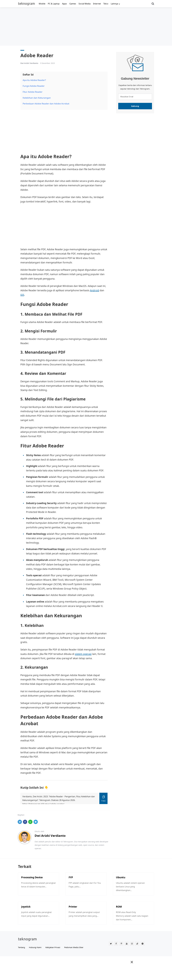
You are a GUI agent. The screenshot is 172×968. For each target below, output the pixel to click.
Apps (64, 3)
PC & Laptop (54, 3)
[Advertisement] (86, 26)
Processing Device (32, 877)
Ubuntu (120, 877)
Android (94, 290)
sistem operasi (83, 654)
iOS (22, 294)
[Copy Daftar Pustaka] (103, 798)
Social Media (85, 3)
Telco (105, 3)
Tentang (21, 947)
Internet (97, 3)
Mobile (42, 3)
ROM (119, 906)
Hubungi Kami (35, 947)
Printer (73, 906)
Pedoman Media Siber (73, 947)
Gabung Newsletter (135, 78)
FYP (71, 877)
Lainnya (114, 3)
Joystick (25, 906)
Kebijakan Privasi (52, 947)
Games (72, 3)
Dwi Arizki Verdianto (29, 63)
